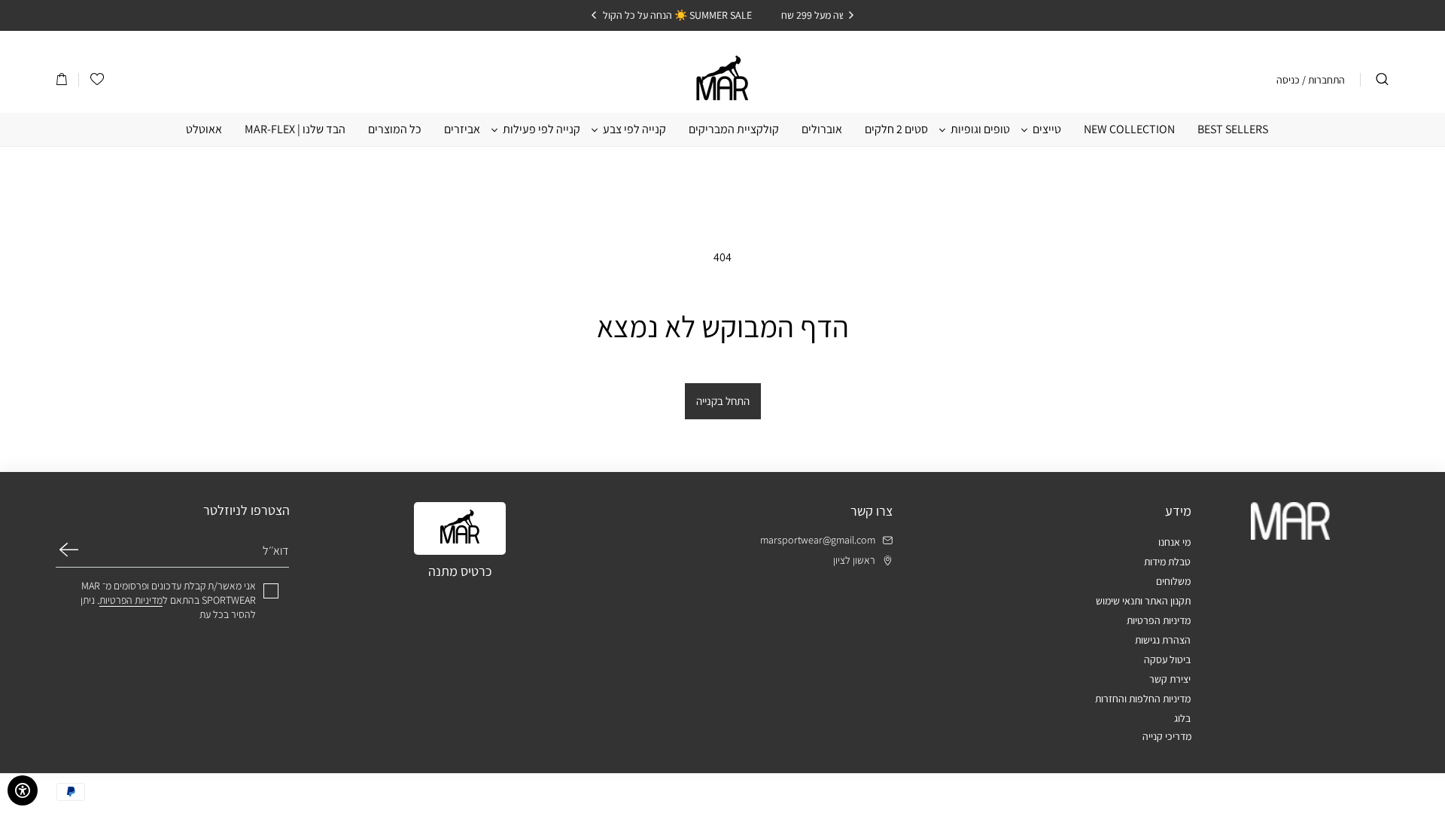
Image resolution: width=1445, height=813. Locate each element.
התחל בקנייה (723, 401)
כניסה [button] (1288, 80)
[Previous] (850, 15)
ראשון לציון (854, 560)
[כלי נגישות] (23, 790)
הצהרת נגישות (1163, 640)
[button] (61, 80)
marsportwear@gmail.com (817, 540)
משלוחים (1173, 581)
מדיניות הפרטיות (1159, 620)
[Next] (594, 15)
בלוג (1182, 718)
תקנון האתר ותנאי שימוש (1143, 600)
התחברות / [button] (1323, 80)
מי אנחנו (1174, 542)
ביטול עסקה (1167, 659)
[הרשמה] (68, 549)
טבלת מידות (1167, 561)
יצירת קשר (1170, 679)
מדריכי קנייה (1166, 736)
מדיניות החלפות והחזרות (1143, 698)
